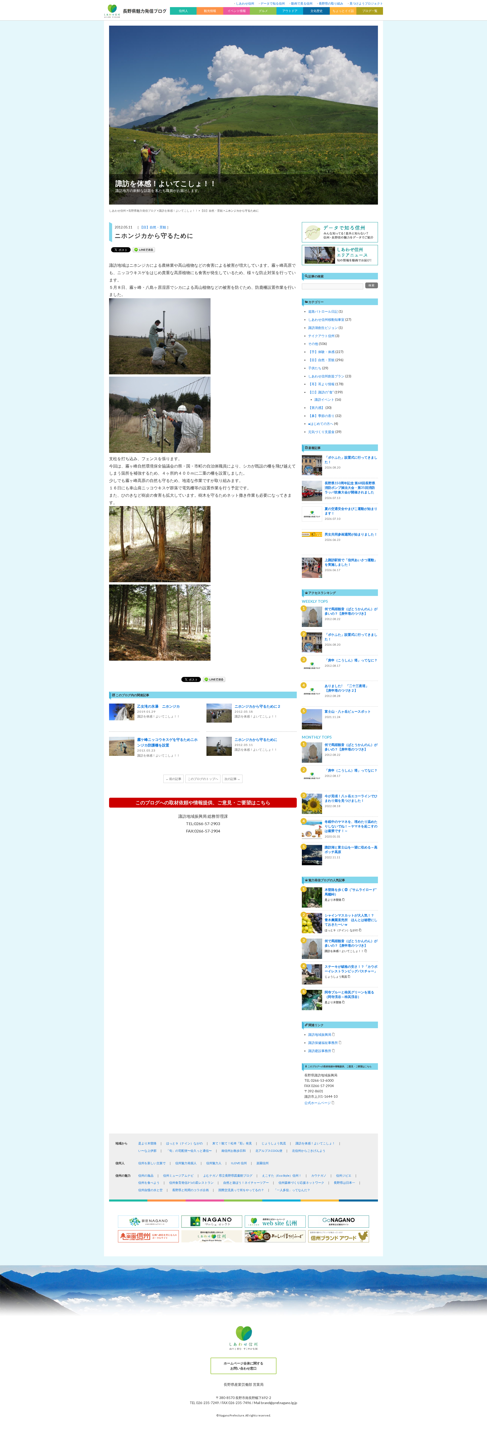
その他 (313, 344)
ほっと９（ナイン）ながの (184, 1143)
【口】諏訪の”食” (321, 392)
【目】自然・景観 (153, 227)
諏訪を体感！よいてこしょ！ (315, 1143)
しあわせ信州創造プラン (326, 376)
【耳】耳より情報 (321, 384)
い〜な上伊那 (147, 1151)
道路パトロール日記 (323, 311)
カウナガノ (318, 1175)
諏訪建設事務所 (319, 1050)
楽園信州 (262, 1163)
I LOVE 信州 (239, 1163)
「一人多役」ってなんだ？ (292, 1190)
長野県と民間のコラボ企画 (190, 1190)
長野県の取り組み (331, 3)
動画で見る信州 (301, 3)
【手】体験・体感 (321, 352)
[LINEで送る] (144, 249)
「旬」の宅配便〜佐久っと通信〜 (189, 1151)
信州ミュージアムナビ (178, 1175)
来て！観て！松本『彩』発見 (232, 1143)
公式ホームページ (317, 1102)
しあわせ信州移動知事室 (326, 320)
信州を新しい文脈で (152, 1163)
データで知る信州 (272, 3)
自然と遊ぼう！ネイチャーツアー (246, 1183)
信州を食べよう (149, 1183)
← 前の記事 (173, 779)
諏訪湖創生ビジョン (323, 328)
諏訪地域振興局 (319, 1034)
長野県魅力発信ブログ (142, 210)
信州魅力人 (213, 1163)
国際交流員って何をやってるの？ (241, 1190)
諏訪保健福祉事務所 (323, 1042)
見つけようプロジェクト (366, 3)
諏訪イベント (324, 399)
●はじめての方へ (320, 424)
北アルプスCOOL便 (268, 1151)
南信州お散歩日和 (233, 1151)
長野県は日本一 (344, 1183)
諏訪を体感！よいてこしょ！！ (166, 183)
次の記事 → (232, 779)
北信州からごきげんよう (308, 1151)
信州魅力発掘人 (186, 1163)
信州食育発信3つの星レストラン (191, 1183)
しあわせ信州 (245, 3)
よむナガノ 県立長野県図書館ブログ (227, 1175)
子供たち (314, 368)
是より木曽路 (147, 1143)
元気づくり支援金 (321, 432)
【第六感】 (316, 408)
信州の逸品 (145, 1175)
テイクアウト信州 (321, 336)
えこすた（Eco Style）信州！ (282, 1175)
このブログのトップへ (203, 779)
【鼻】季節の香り (321, 416)
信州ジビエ (343, 1175)
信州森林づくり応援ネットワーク (301, 1183)
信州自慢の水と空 (150, 1190)
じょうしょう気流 (274, 1143)
